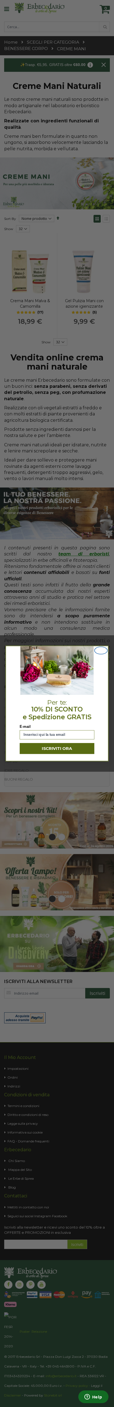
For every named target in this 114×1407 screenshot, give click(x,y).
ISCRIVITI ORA (57, 748)
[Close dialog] (101, 650)
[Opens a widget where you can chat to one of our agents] (93, 1397)
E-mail (25, 727)
